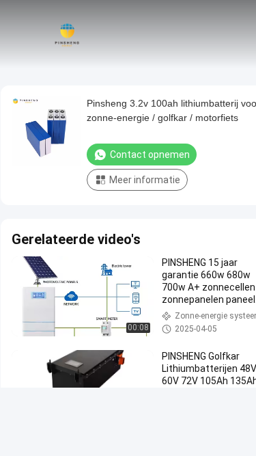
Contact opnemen (150, 154)
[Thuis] (67, 34)
